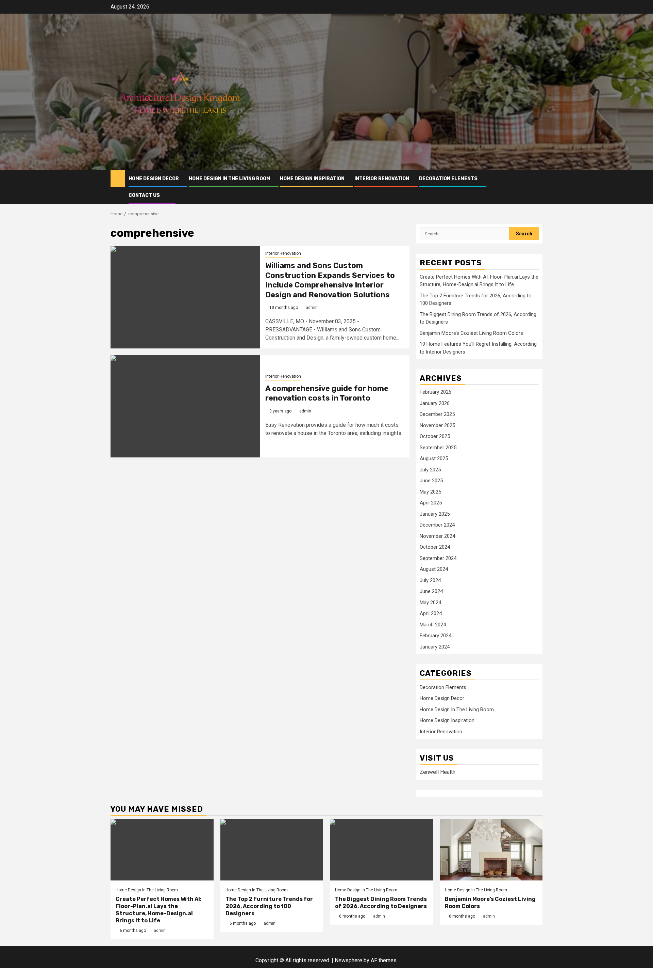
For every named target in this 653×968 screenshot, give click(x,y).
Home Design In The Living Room (229, 179)
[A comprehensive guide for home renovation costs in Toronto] (185, 406)
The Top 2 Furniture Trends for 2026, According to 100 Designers (269, 906)
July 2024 (430, 580)
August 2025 (434, 458)
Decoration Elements (448, 179)
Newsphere (348, 960)
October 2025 (435, 436)
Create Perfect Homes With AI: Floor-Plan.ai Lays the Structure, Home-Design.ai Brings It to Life (159, 909)
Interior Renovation (381, 179)
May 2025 (430, 492)
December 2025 (437, 414)
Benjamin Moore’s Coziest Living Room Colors (471, 333)
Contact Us (144, 195)
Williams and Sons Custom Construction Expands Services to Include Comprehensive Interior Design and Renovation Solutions (330, 280)
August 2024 (434, 569)
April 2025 (431, 503)
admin (312, 307)
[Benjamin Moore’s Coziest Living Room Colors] (491, 849)
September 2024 (438, 558)
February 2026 (435, 392)
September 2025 (438, 447)
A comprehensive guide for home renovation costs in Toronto (326, 393)
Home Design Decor (154, 179)
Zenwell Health (437, 772)
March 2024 (433, 625)
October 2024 (435, 547)
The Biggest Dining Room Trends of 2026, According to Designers (381, 902)
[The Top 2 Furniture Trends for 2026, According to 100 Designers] (271, 849)
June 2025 (431, 481)
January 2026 (435, 403)
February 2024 (435, 636)
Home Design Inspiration (312, 179)
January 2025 (435, 514)
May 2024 (430, 602)
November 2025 (437, 425)
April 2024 (431, 613)
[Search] (537, 186)
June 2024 (431, 591)
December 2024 (437, 525)
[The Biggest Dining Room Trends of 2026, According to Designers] (381, 849)
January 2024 (435, 647)
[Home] (118, 178)
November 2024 (437, 536)
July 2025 (430, 470)
